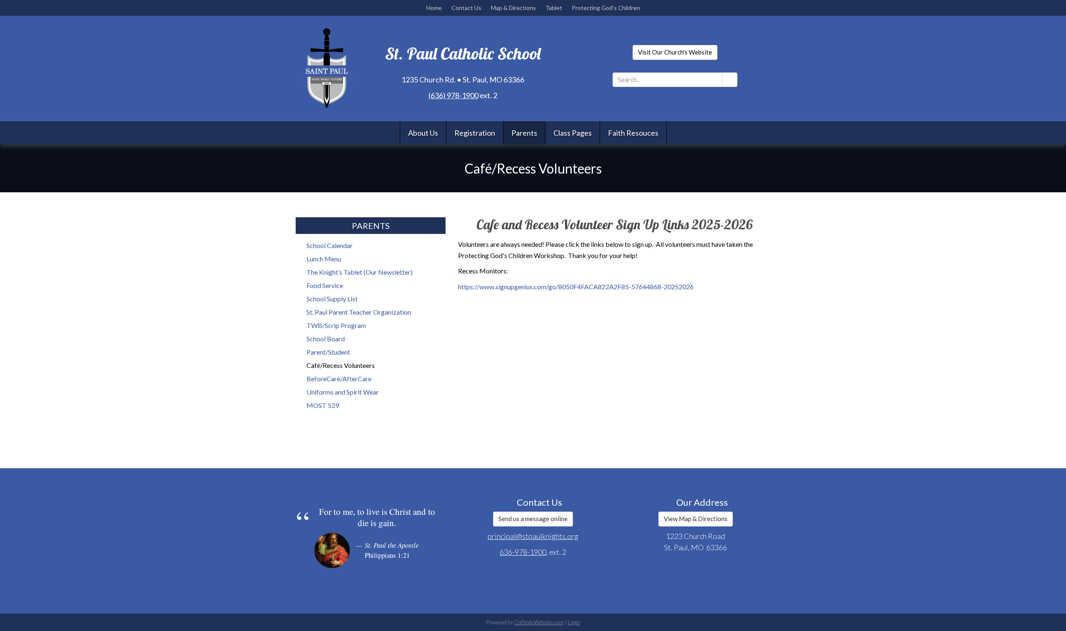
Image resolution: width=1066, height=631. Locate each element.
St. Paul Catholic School (462, 53)
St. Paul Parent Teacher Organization (358, 312)
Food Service (324, 285)
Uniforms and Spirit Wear (342, 392)
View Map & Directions (695, 518)
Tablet (553, 7)
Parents (524, 132)
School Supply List (332, 299)
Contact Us (466, 7)
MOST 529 (322, 405)
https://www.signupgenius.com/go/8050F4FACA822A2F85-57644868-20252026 (576, 287)
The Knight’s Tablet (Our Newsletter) (359, 272)
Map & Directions (513, 7)
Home (434, 7)
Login (574, 622)
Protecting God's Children (606, 7)
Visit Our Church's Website (675, 52)
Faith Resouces (633, 132)
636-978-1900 (523, 551)
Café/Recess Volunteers (340, 365)
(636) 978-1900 (453, 95)
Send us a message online (533, 518)
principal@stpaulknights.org (533, 536)
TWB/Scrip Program (336, 325)
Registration (474, 132)
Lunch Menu (323, 259)
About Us (423, 132)
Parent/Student (328, 352)
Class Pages (572, 132)
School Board (325, 339)
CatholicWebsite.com (538, 622)
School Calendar (329, 245)
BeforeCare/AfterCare (338, 379)
